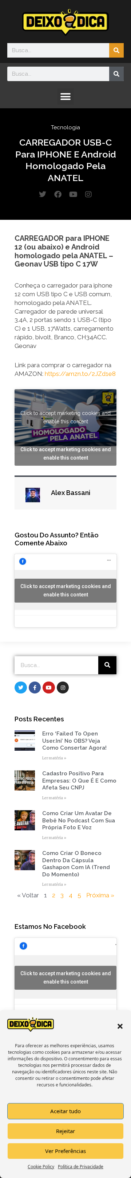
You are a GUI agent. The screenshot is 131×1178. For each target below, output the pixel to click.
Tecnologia (65, 127)
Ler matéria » (54, 758)
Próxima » (100, 895)
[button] (120, 1026)
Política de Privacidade (80, 1167)
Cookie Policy (41, 1167)
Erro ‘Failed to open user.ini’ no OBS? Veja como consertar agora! (74, 740)
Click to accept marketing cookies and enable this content (65, 417)
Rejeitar (65, 1131)
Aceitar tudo (65, 1111)
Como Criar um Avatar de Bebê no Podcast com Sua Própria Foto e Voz (78, 820)
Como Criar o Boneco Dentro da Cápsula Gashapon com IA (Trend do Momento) (76, 864)
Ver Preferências (65, 1150)
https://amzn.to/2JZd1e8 (80, 373)
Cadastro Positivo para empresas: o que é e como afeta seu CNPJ (79, 780)
